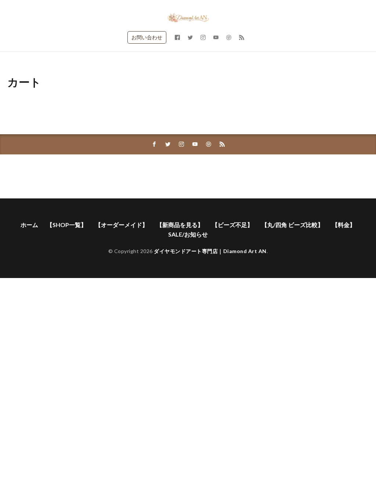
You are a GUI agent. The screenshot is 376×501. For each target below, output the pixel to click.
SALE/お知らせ (188, 234)
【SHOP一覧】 (67, 224)
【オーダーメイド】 (121, 224)
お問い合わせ (146, 37)
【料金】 (343, 224)
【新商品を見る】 (179, 224)
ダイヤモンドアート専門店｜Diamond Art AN (210, 251)
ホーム (29, 224)
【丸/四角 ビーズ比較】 (292, 224)
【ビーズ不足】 (232, 224)
